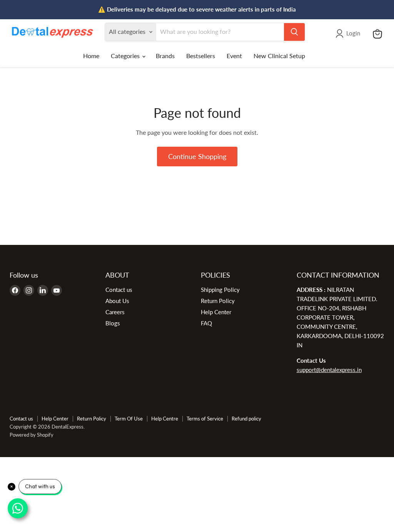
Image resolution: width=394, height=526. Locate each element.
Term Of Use (129, 418)
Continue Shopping (197, 156)
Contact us (118, 289)
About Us (117, 300)
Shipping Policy (220, 289)
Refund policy (246, 418)
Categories (126, 55)
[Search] (294, 32)
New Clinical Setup (279, 55)
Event (234, 55)
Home (91, 55)
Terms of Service (205, 418)
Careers (115, 311)
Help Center (216, 311)
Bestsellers (200, 55)
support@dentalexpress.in (329, 369)
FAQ (206, 323)
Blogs (112, 323)
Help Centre (164, 418)
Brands (165, 55)
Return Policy (218, 300)
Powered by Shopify (31, 435)
